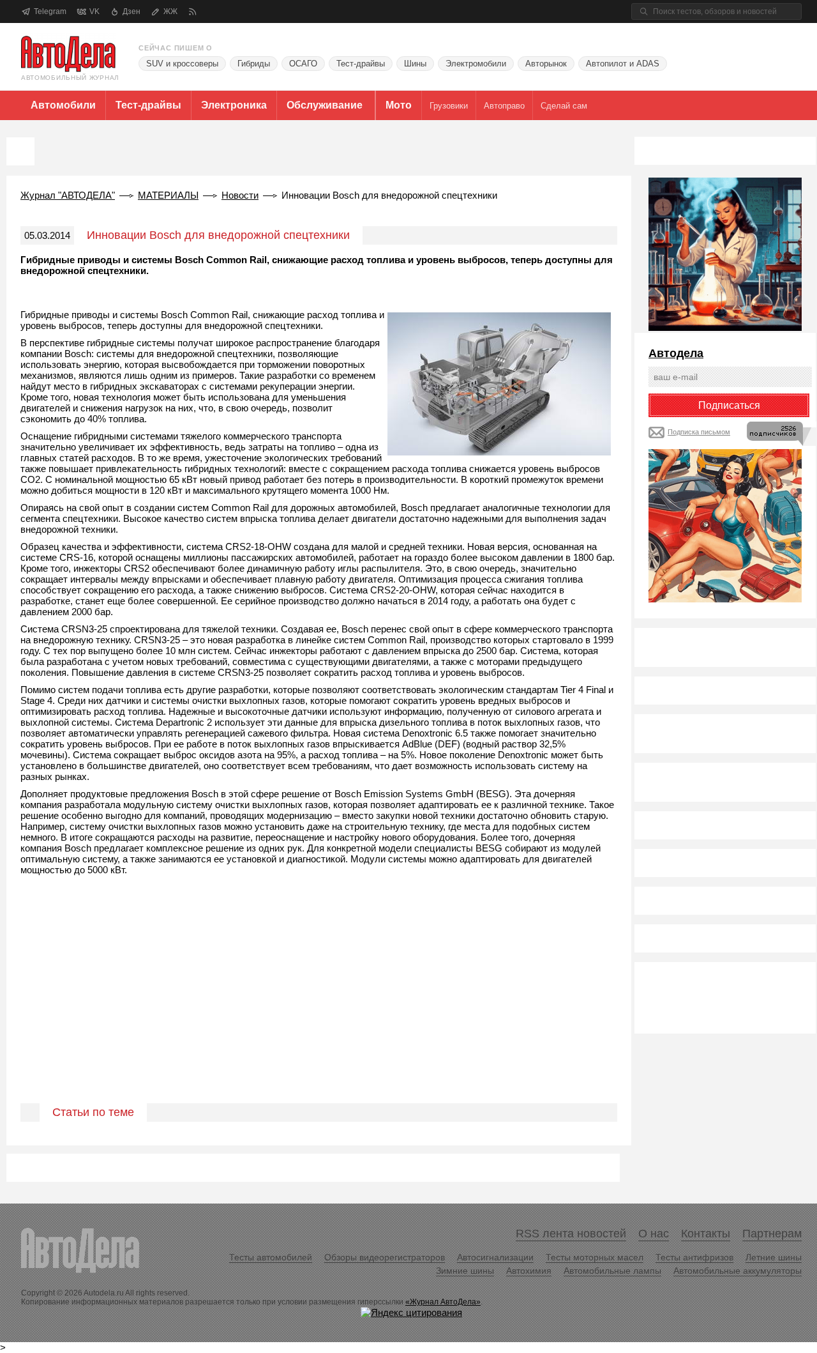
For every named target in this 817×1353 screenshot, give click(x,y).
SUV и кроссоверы (182, 63)
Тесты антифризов (694, 1257)
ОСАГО (303, 63)
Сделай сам (564, 106)
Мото (399, 105)
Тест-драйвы (360, 63)
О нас (653, 1233)
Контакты (705, 1233)
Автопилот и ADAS (622, 63)
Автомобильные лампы (612, 1270)
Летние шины (774, 1257)
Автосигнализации (495, 1257)
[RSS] (192, 12)
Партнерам (772, 1233)
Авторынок (546, 63)
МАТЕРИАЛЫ (168, 195)
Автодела (675, 353)
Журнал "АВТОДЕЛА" (67, 195)
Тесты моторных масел (594, 1257)
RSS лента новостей (571, 1233)
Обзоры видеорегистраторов (384, 1257)
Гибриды (253, 63)
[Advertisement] (318, 1004)
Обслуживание (325, 105)
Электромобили (476, 63)
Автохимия (528, 1270)
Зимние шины (465, 1270)
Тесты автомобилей (270, 1257)
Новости (240, 195)
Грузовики (449, 106)
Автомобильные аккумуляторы (737, 1270)
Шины (415, 63)
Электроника (234, 105)
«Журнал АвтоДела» (443, 1301)
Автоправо (504, 106)
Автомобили (63, 105)
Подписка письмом (699, 432)
